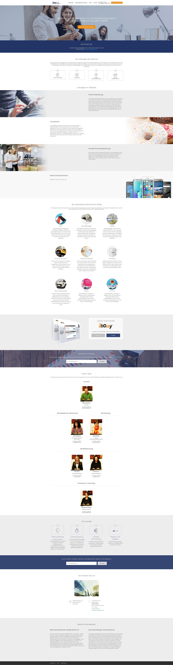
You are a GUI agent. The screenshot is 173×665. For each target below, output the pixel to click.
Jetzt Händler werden (117, 2)
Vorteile (95, 2)
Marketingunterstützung (81, 2)
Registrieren (98, 335)
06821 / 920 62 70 (105, 3)
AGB (58, 663)
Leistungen (70, 2)
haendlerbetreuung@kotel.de (90, 49)
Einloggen (113, 335)
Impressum (52, 663)
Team (90, 2)
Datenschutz (64, 663)
